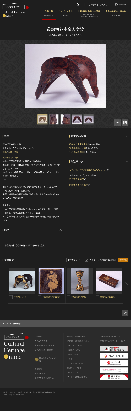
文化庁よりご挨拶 (74, 345)
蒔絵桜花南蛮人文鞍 (78, 144)
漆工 (5, 152)
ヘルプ (70, 359)
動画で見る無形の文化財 (44, 378)
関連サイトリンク (74, 368)
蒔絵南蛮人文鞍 (20, 297)
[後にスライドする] (124, 78)
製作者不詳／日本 (11, 157)
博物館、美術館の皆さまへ (78, 341)
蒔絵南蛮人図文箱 (107, 297)
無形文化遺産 (40, 374)
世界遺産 (38, 369)
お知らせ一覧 (72, 354)
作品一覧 (48, 13)
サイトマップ (72, 372)
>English (122, 5)
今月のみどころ (73, 350)
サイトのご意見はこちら (77, 377)
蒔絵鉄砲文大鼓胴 (79, 297)
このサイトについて (98, 5)
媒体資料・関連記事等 (76, 337)
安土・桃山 (13, 152)
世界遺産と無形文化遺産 (89, 13)
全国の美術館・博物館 (115, 13)
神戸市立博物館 (76, 152)
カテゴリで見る (65, 13)
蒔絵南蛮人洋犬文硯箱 (52, 297)
